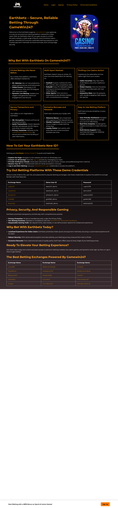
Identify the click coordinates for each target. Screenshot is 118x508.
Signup (61, 5)
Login (53, 5)
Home (46, 5)
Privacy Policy (71, 5)
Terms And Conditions (88, 5)
